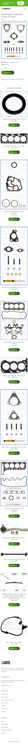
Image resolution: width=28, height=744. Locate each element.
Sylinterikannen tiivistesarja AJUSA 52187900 (14, 342)
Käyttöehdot (4, 727)
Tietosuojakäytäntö (6, 730)
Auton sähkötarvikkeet (7, 700)
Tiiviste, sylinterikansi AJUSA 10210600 (14, 376)
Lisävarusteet (5, 703)
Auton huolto (4, 694)
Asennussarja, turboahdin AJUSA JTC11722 (14, 287)
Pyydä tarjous (21, 3)
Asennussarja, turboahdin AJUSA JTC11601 (14, 447)
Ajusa (16, 62)
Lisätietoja (7, 72)
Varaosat (3, 711)
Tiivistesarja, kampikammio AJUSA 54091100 (14, 212)
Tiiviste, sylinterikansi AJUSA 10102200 (14, 146)
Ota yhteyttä (4, 724)
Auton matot (4, 697)
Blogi (2, 721)
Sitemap (3, 733)
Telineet (3, 705)
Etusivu (3, 19)
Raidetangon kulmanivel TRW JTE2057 (14, 538)
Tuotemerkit (11, 62)
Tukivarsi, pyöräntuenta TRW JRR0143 (14, 559)
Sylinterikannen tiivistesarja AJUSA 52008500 (14, 509)
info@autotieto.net (6, 685)
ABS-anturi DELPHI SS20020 (14, 642)
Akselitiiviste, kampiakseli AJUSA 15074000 (14, 119)
